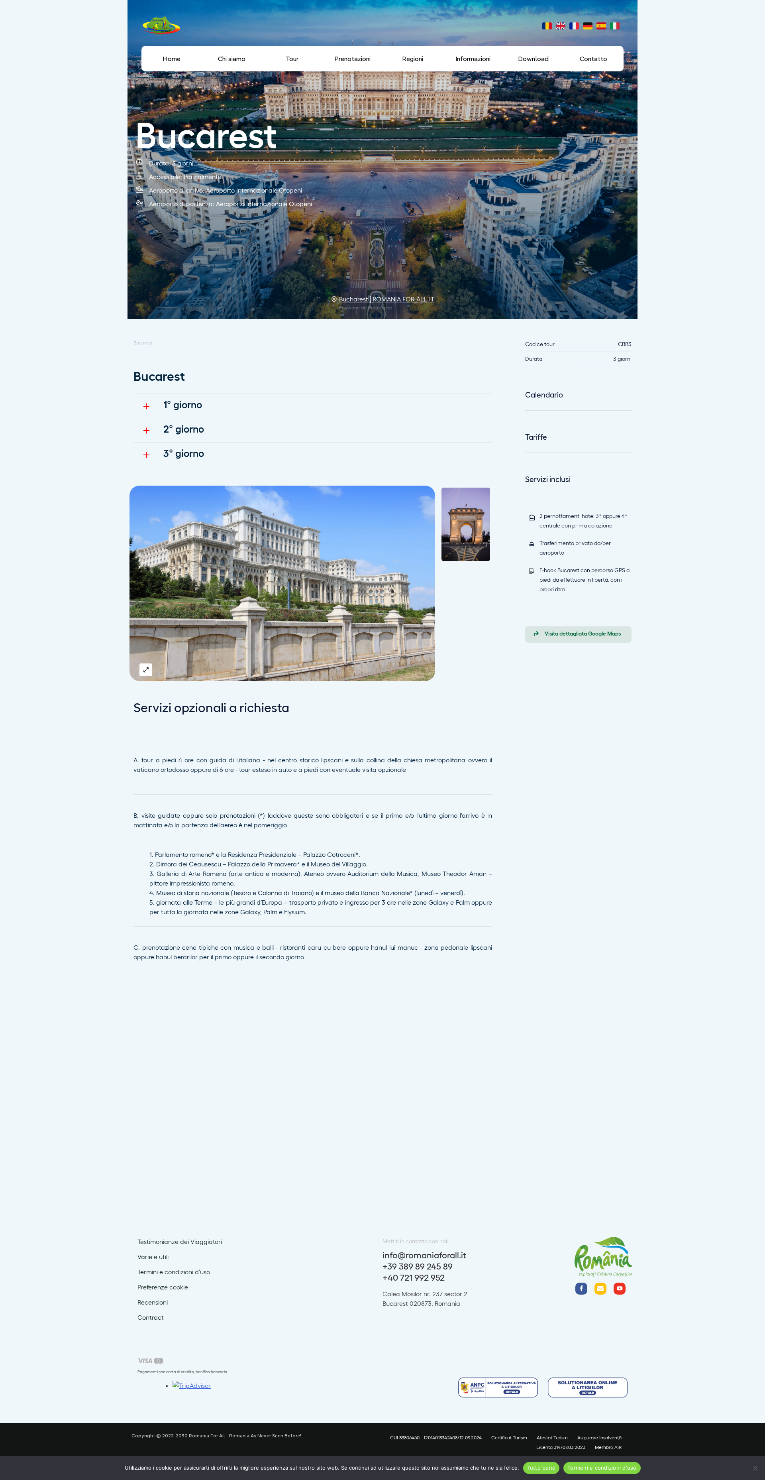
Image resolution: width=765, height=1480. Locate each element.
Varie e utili (153, 1256)
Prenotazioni (352, 59)
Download (533, 59)
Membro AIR (608, 1447)
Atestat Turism (552, 1437)
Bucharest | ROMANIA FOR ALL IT (386, 299)
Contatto (593, 59)
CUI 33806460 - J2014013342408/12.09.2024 (436, 1437)
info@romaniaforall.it (424, 1255)
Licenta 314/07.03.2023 (560, 1447)
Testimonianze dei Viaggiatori (179, 1241)
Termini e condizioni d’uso (173, 1271)
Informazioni (472, 59)
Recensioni (152, 1302)
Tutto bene (541, 1467)
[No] (755, 1468)
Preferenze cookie (162, 1287)
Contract (150, 1317)
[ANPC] (498, 1389)
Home (171, 59)
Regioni (412, 59)
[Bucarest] (282, 583)
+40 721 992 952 (413, 1277)
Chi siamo (231, 59)
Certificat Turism (509, 1437)
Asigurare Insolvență (599, 1437)
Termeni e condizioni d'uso (602, 1467)
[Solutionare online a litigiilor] (588, 1389)
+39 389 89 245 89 (417, 1266)
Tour (292, 59)
